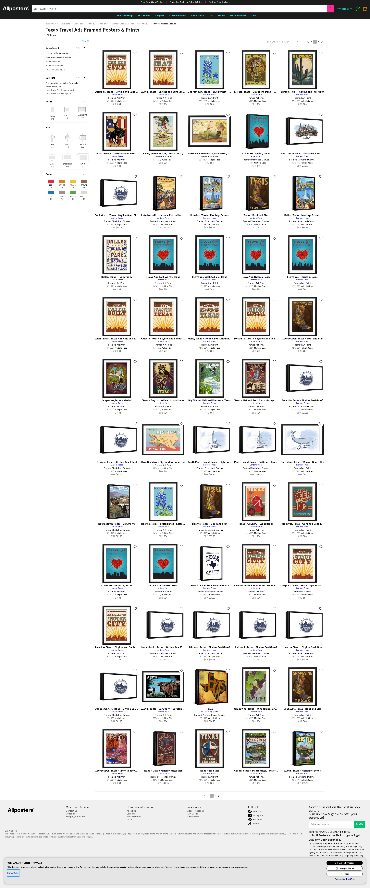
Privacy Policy (13, 873)
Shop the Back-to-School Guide (186, 2)
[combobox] (179, 8)
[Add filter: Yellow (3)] (72, 181)
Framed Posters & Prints (165, 24)
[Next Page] (322, 42)
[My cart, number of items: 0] (364, 9)
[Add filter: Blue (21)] (50, 192)
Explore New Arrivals (219, 2)
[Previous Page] (308, 42)
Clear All (85, 41)
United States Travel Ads (123, 24)
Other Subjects (63, 24)
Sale (253, 15)
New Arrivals (197, 15)
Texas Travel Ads (144, 24)
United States (104, 24)
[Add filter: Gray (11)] (61, 192)
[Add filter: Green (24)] (72, 192)
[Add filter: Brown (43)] (83, 181)
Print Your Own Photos (152, 2)
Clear (78, 78)
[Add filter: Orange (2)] (61, 181)
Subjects (50, 24)
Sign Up (359, 824)
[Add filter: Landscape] (82, 109)
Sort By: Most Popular (278, 42)
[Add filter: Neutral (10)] (83, 192)
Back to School (80, 24)
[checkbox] (52, 140)
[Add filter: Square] (67, 109)
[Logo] (16, 9)
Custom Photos (177, 15)
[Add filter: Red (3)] (50, 181)
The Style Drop (125, 15)
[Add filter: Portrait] (53, 109)
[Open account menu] (351, 8)
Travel (92, 24)
